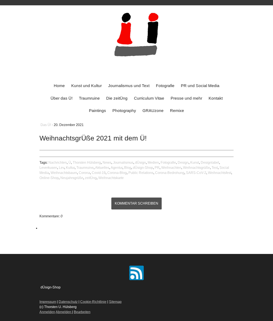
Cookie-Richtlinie (93, 302)
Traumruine (89, 98)
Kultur (70, 167)
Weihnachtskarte (111, 178)
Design (183, 162)
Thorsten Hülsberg (87, 162)
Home (59, 85)
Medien (153, 162)
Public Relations (140, 173)
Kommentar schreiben (136, 203)
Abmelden (64, 312)
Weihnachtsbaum (64, 173)
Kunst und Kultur (86, 85)
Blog (127, 167)
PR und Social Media (200, 85)
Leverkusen (48, 167)
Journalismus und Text (129, 85)
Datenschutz (68, 302)
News (107, 162)
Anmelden (47, 312)
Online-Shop (49, 178)
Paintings (97, 110)
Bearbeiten (82, 312)
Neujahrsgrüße (71, 178)
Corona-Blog (117, 173)
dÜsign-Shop (143, 167)
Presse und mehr (186, 98)
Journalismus (123, 162)
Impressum (47, 302)
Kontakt (216, 98)
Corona (84, 173)
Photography (124, 110)
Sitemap (115, 302)
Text (215, 167)
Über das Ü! (62, 98)
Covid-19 (99, 173)
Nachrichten (57, 162)
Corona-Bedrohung (169, 173)
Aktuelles (102, 167)
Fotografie (165, 85)
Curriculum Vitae (149, 98)
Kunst (194, 162)
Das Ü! (46, 125)
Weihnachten (171, 167)
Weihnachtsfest (219, 173)
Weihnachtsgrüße (196, 167)
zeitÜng (91, 178)
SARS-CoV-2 (196, 173)
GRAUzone (153, 110)
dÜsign (140, 162)
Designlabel (210, 162)
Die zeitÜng (117, 98)
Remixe (177, 110)
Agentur (116, 167)
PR (157, 167)
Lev (61, 167)
